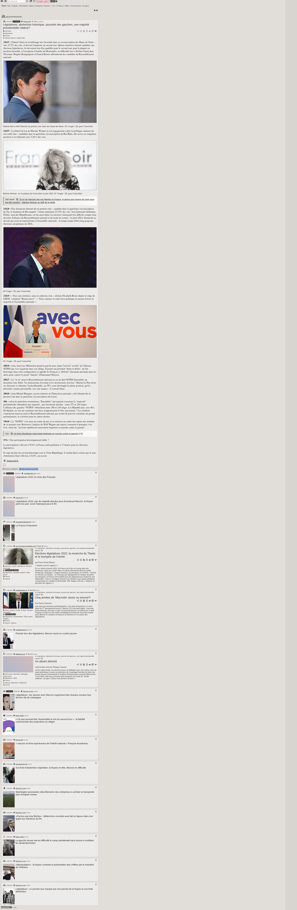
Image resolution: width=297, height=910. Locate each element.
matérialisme (21, 566)
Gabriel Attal (20, 38)
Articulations (23, 6)
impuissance (7, 676)
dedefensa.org (20, 654)
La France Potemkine (26, 525)
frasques (30, 610)
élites (15, 678)
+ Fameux (60, 6)
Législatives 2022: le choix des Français (36, 477)
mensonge (6, 568)
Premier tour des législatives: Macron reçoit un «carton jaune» (46, 633)
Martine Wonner (10, 38)
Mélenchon (14, 683)
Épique (31, 6)
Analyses (14, 6)
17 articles (16, 21)
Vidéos (67, 6)
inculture (23, 610)
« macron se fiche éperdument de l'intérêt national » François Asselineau (52, 743)
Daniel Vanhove (10, 614)
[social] (78, 31)
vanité (14, 566)
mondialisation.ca (30, 473)
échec (7, 610)
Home (4, 6)
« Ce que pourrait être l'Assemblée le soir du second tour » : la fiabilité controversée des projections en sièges (50, 720)
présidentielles (18, 616)
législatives (9, 33)
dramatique (6, 612)
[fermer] (96, 545)
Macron (7, 579)
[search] (16, 1)
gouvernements (14, 16)
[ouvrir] (96, 473)
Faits (9, 6)
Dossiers (47, 6)
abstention (16, 674)
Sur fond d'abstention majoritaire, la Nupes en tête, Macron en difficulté (51, 767)
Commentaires (75, 6)
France (7, 36)
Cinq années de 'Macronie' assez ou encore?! (63, 597)
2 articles (9, 691)
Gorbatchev (23, 683)
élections (8, 31)
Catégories (39, 6)
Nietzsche (6, 685)
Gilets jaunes (28, 616)
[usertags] (81, 31)
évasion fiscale (15, 610)
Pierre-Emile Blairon (12, 570)
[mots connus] (87, 31)
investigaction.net (21, 764)
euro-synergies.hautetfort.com (26, 546)
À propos (85, 6)
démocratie (9, 674)
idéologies (24, 674)
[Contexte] (84, 31)
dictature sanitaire (19, 572)
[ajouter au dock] (90, 31)
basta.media (20, 715)
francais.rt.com (28, 691)
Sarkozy (13, 623)
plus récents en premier (30, 469)
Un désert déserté (46, 661)
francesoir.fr (27, 21)
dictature (29, 566)
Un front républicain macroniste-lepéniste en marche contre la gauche (46, 434)
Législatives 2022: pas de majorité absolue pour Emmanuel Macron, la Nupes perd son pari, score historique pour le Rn (54, 502)
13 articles (9, 473)
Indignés (6, 619)
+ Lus (53, 6)
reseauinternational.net (23, 522)
